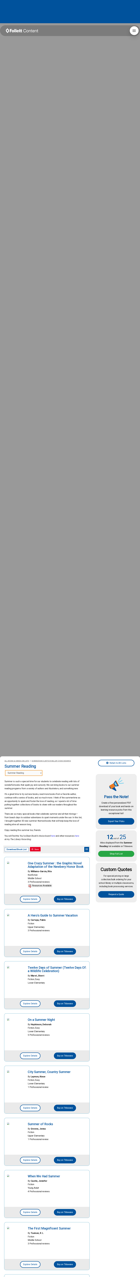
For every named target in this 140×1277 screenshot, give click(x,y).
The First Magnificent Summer (49, 1228)
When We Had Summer (44, 1176)
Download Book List (17, 849)
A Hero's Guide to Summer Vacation (53, 915)
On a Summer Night (41, 1020)
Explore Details (30, 899)
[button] (134, 30)
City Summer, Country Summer (49, 1072)
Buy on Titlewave (65, 899)
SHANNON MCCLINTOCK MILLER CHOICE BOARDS (51, 761)
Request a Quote (116, 894)
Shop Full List (116, 853)
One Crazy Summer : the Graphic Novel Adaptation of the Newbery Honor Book (56, 865)
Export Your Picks (116, 821)
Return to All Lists (118, 763)
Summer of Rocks (40, 1124)
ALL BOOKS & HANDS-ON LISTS (17, 761)
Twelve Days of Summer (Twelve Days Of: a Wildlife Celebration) (57, 969)
